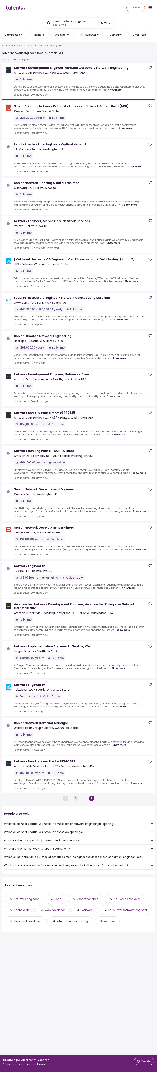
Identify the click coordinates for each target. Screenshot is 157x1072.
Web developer (55, 910)
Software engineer (26, 899)
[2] (91, 798)
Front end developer (27, 921)
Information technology (73, 921)
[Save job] (150, 67)
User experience (87, 899)
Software (87, 910)
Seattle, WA (25, 45)
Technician (21, 910)
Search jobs (9, 45)
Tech (57, 899)
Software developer (127, 899)
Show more (115, 89)
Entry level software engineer (127, 910)
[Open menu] (150, 7)
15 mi (104, 23)
